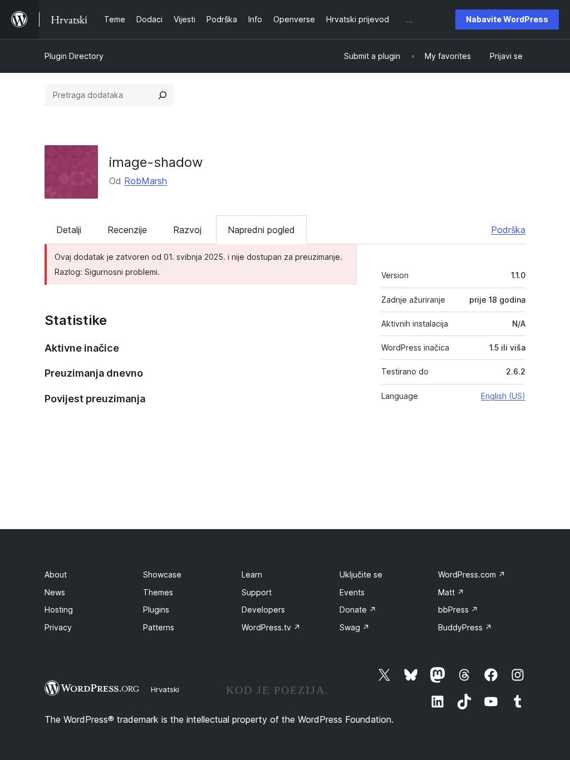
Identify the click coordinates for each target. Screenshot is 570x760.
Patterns (158, 627)
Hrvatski (165, 689)
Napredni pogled (261, 229)
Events (352, 592)
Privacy (58, 627)
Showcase (162, 574)
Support (257, 592)
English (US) (503, 396)
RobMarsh (145, 180)
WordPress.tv (271, 627)
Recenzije (127, 229)
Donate (358, 609)
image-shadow (156, 162)
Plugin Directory (74, 56)
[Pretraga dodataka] (162, 95)
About (56, 574)
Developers (263, 609)
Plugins (156, 609)
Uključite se (361, 574)
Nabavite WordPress (507, 19)
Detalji (68, 229)
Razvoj (187, 229)
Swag (355, 627)
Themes (158, 592)
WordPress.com (471, 574)
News (55, 592)
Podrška (508, 229)
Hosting (59, 609)
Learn (252, 574)
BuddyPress (465, 627)
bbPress (458, 609)
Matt (451, 592)
